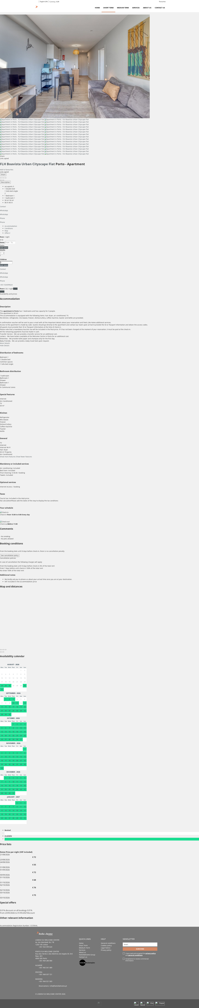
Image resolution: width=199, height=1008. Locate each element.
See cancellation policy (9, 555)
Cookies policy (106, 945)
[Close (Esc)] (1, 649)
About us (147, 8)
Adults (2, 250)
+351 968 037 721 (45, 974)
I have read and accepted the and (140, 954)
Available (9, 836)
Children (3, 259)
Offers (7, 233)
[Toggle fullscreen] (3, 649)
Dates (2, 242)
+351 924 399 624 (45, 947)
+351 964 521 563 (45, 981)
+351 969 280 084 (45, 961)
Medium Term (123, 8)
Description (5, 182)
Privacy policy (106, 950)
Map (6, 231)
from (2, 237)
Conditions (9, 228)
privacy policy (151, 953)
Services (136, 8)
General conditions (108, 943)
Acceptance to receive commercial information (137, 960)
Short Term (108, 8)
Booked (8, 830)
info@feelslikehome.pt (58, 986)
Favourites (162, 2)
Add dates (4, 248)
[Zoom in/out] (5, 649)
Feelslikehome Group (87, 955)
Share (3, 174)
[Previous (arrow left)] (1, 180)
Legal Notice (105, 948)
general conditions (135, 955)
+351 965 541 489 (45, 968)
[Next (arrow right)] (3, 180)
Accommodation (11, 226)
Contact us (160, 8)
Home (97, 8)
